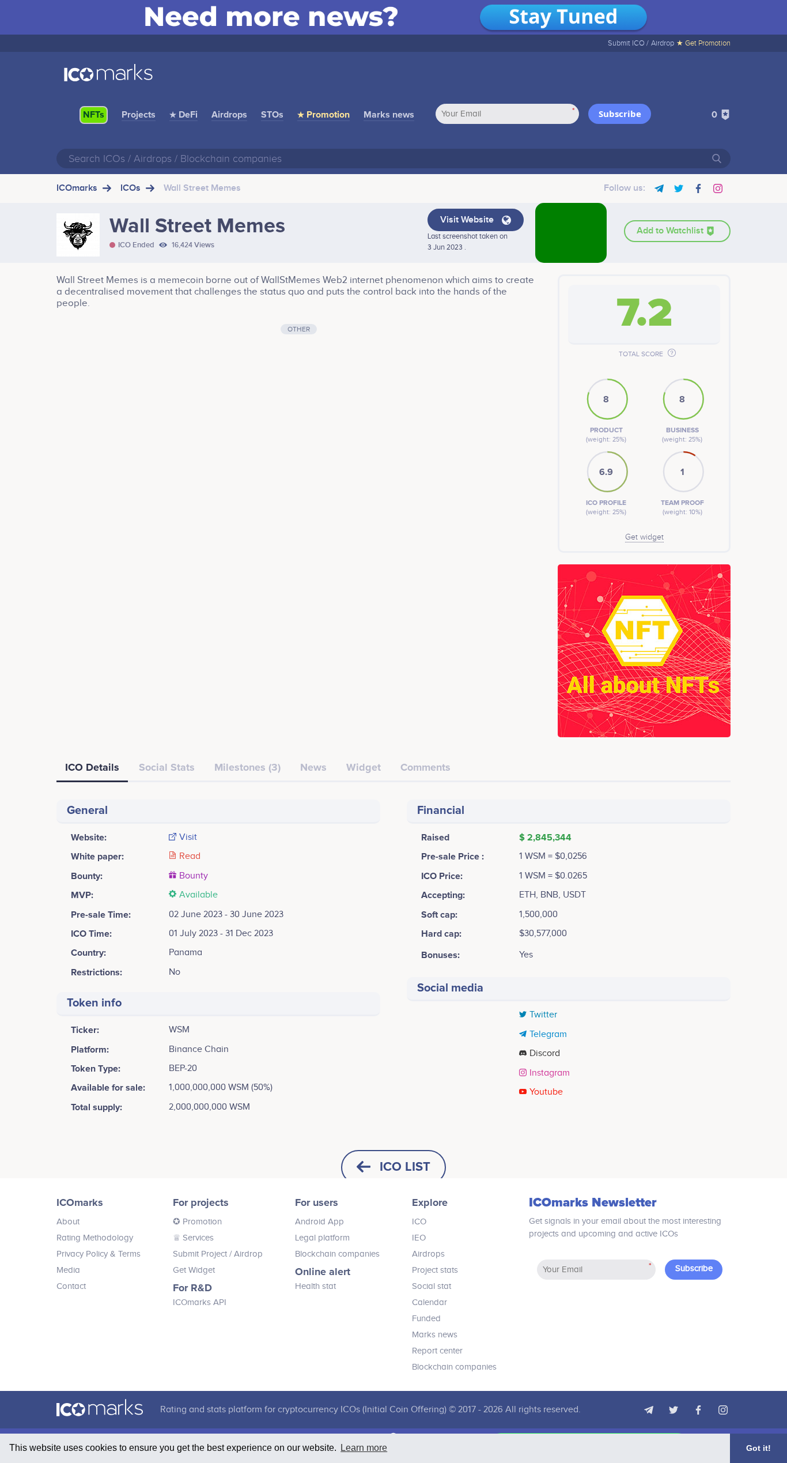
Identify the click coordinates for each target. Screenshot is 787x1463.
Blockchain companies (337, 1254)
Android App (319, 1222)
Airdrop (662, 43)
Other (298, 329)
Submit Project (200, 1254)
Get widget (644, 537)
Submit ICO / (628, 43)
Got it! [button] (758, 1448)
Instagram (549, 1073)
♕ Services (193, 1238)
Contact (71, 1286)
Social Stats (167, 767)
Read (189, 856)
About (68, 1222)
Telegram (548, 1035)
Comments (425, 767)
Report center (437, 1351)
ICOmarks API (199, 1302)
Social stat (431, 1286)
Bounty (193, 876)
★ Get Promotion (703, 43)
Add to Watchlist (671, 230)
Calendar (429, 1302)
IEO (419, 1238)
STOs (272, 114)
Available (198, 895)
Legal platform (322, 1238)
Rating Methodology (94, 1238)
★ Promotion (323, 114)
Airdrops (229, 114)
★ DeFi (183, 114)
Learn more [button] (363, 1448)
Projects (139, 114)
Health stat (315, 1286)
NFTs (93, 114)
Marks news (389, 114)
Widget (363, 767)
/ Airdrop (245, 1254)
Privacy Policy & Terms (98, 1254)
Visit (188, 837)
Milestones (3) (247, 767)
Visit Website (468, 219)
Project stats (435, 1270)
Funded (426, 1319)
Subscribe (620, 113)
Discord (544, 1054)
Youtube (546, 1092)
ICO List (405, 1167)
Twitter (543, 1015)
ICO (419, 1222)
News (313, 767)
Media (68, 1270)
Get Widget (194, 1270)
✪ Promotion (197, 1222)
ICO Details (92, 767)
